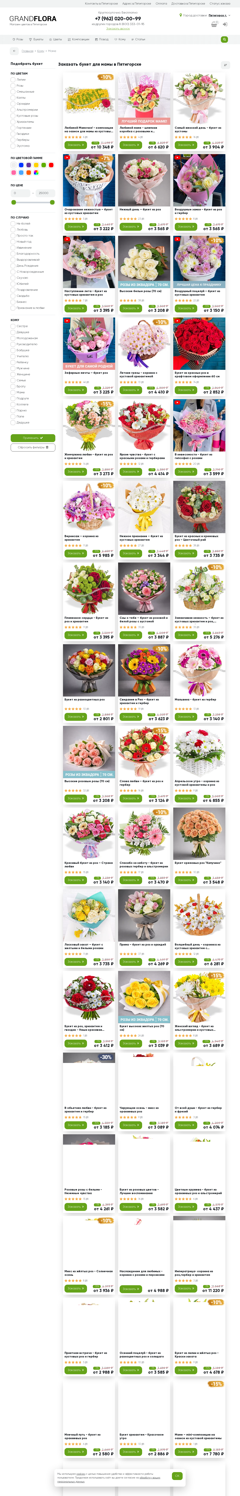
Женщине (23, 374)
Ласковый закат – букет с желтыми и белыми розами (83, 946)
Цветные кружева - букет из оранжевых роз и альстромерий (198, 1191)
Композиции (80, 39)
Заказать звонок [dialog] (118, 28)
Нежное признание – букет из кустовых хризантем (141, 538)
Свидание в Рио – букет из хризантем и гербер (139, 701)
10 (85, 709)
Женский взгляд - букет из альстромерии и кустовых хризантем (194, 1029)
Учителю (23, 356)
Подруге (23, 398)
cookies (80, 1474)
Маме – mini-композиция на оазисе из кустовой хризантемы (198, 1436)
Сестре (22, 326)
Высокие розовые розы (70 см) (87, 781)
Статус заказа (220, 3)
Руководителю (27, 344)
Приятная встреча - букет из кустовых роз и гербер (85, 1355)
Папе (20, 416)
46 (85, 382)
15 (84, 872)
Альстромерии (27, 109)
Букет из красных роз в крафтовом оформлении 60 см (197, 375)
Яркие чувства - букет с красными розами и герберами (142, 456)
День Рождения (27, 265)
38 (140, 300)
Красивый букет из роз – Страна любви (88, 865)
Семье (21, 380)
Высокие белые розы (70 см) (140, 291)
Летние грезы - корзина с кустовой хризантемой (138, 375)
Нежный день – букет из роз (140, 209)
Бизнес (22, 302)
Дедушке (23, 422)
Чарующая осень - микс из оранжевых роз (139, 1110)
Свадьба (23, 296)
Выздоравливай (28, 259)
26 (140, 1035)
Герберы (23, 140)
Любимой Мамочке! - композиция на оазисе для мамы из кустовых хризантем (88, 130)
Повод (103, 39)
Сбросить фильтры (31, 447)
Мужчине (23, 368)
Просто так (25, 235)
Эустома (23, 146)
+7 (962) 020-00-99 (118, 18)
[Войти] (225, 24)
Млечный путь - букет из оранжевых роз (82, 1436)
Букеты (38, 39)
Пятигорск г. (218, 15)
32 (85, 790)
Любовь (22, 229)
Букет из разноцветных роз (84, 699)
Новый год (24, 241)
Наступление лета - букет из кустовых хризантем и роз (85, 293)
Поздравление (27, 290)
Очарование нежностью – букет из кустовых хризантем (88, 211)
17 (139, 872)
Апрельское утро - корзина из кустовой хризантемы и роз (197, 783)
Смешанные (25, 91)
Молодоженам (27, 338)
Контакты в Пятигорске (101, 3)
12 (139, 464)
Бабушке (23, 350)
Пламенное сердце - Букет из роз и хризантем (86, 620)
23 (140, 219)
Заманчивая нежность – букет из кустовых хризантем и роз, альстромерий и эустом (199, 620)
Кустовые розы (27, 115)
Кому (122, 39)
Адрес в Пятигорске (136, 3)
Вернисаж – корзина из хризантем (81, 538)
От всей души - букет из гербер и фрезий (198, 1110)
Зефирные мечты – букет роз (86, 373)
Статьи (140, 39)
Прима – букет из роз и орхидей (143, 944)
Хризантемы (25, 121)
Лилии (21, 79)
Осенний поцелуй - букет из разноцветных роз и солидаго (142, 1355)
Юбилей (22, 283)
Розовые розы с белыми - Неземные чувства (83, 1191)
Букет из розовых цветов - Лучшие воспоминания (139, 1191)
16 (194, 137)
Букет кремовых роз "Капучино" (198, 863)
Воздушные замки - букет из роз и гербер (198, 211)
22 (195, 300)
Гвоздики (23, 134)
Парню (22, 410)
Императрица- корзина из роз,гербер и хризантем (194, 1273)
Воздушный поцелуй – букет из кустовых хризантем (197, 293)
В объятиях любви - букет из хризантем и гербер (85, 1110)
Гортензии (24, 127)
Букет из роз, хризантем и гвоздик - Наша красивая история (83, 1029)
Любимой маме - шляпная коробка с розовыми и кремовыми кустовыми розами (142, 130)
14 (84, 464)
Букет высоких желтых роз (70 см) (142, 1028)
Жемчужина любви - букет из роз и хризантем (88, 456)
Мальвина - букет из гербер (195, 699)
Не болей (23, 223)
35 (140, 627)
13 (139, 382)
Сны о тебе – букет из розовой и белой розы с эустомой (144, 620)
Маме (21, 392)
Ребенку (22, 362)
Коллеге (22, 404)
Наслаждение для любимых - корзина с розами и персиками (142, 1273)
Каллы (21, 97)
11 (84, 545)
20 (195, 464)
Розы (19, 39)
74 (194, 382)
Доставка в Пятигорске (188, 3)
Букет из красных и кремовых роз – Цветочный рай (196, 538)
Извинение (24, 247)
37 (140, 954)
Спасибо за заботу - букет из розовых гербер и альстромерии (144, 865)
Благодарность (28, 253)
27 (140, 545)
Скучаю (22, 277)
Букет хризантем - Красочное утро (142, 1436)
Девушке (23, 332)
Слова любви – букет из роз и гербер (141, 783)
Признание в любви (30, 308)
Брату (21, 386)
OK (177, 1476)
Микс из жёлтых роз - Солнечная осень (88, 1273)
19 (139, 709)
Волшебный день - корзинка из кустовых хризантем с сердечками (197, 947)
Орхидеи (23, 103)
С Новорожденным (30, 271)
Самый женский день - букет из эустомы (198, 129)
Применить (30, 438)
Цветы (57, 39)
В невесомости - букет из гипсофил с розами (193, 456)
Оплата (161, 3)
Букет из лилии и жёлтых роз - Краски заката (197, 1355)
